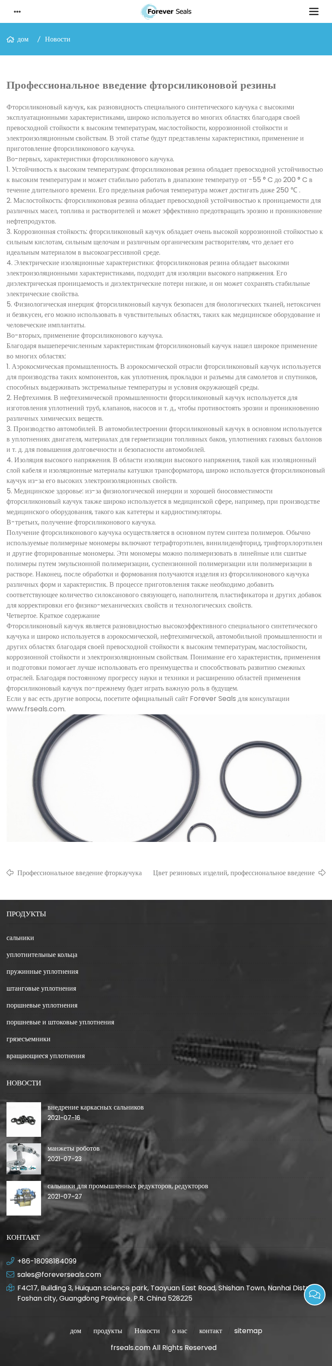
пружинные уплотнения (42, 971)
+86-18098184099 (47, 1261)
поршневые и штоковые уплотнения (60, 1022)
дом (23, 39)
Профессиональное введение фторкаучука (79, 873)
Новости (57, 39)
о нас (179, 1331)
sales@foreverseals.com (59, 1275)
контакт (210, 1331)
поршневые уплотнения (41, 1005)
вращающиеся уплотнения (45, 1056)
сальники (20, 938)
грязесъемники (28, 1039)
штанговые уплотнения (41, 988)
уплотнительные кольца (41, 955)
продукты (107, 1331)
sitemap (248, 1331)
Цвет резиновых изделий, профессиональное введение (234, 873)
